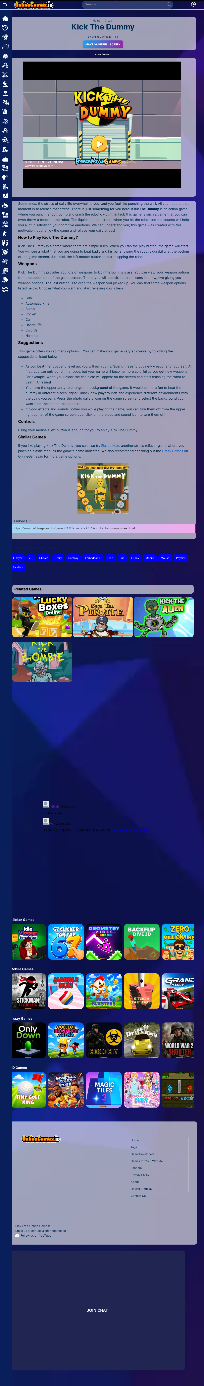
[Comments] (117, 37)
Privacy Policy (140, 1174)
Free (110, 558)
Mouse (165, 558)
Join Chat (97, 1310)
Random (136, 1167)
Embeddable (93, 558)
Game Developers (142, 1154)
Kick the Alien (164, 634)
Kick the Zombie (42, 678)
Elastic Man (110, 446)
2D (30, 558)
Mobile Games (21, 969)
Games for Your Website (147, 1161)
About (135, 1181)
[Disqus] (101, 746)
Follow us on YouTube (36, 1235)
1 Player (17, 558)
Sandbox (18, 567)
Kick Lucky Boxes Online (42, 634)
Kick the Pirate (103, 634)
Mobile (150, 558)
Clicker (43, 558)
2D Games (18, 1068)
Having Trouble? (141, 1188)
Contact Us (138, 1195)
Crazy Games (172, 451)
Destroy (73, 558)
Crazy (58, 558)
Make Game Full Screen (103, 44)
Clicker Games (22, 920)
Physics (180, 558)
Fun (122, 558)
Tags (134, 1147)
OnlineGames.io (101, 36)
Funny (135, 558)
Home (135, 1140)
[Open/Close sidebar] (5, 5)
